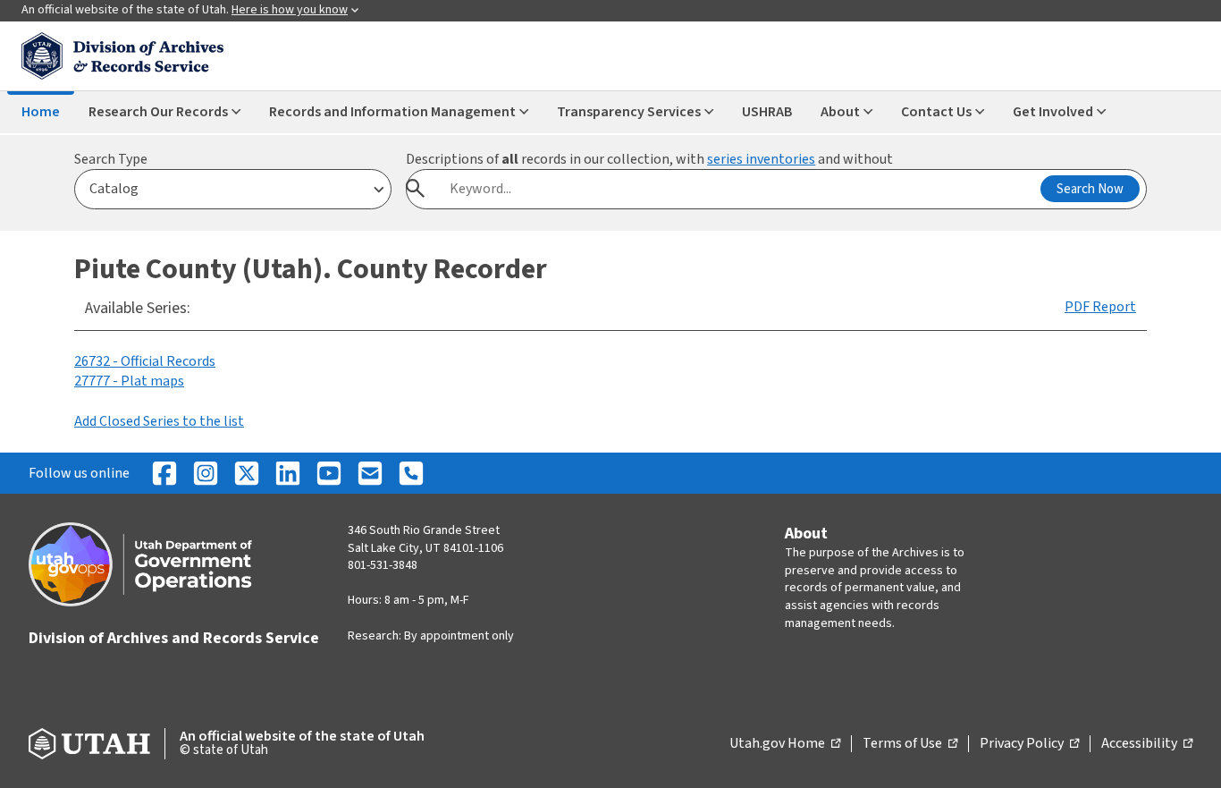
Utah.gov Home (784, 744)
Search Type (110, 159)
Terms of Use (910, 744)
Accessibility (1146, 744)
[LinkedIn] (287, 473)
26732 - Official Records (144, 361)
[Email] (370, 473)
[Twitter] (246, 473)
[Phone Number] (411, 473)
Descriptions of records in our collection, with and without (649, 159)
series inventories (761, 159)
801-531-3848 (382, 565)
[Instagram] (205, 473)
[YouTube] (328, 473)
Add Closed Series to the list (159, 421)
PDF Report (1100, 307)
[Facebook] (164, 473)
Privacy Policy (1029, 744)
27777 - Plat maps (129, 381)
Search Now (1090, 189)
